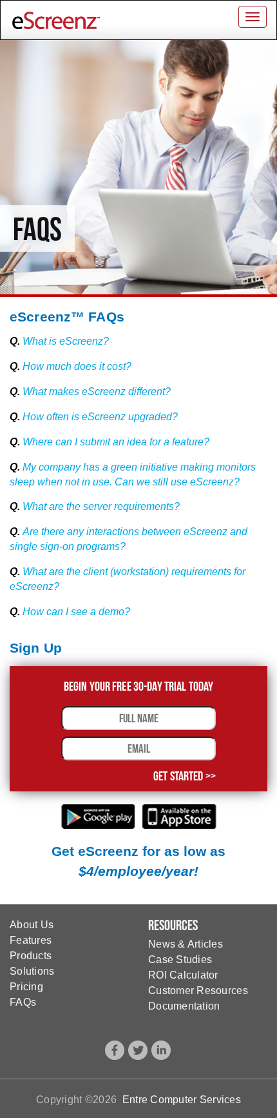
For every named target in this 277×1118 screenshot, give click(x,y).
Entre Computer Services (181, 1099)
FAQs (23, 1002)
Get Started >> (184, 776)
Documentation (184, 1006)
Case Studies (180, 959)
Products (31, 955)
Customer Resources (198, 990)
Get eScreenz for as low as (138, 861)
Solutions (32, 971)
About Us (31, 924)
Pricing (26, 986)
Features (31, 940)
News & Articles (185, 944)
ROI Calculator (183, 975)
